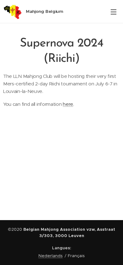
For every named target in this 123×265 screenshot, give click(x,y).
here (68, 104)
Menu (113, 11)
